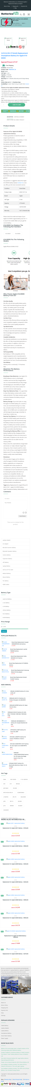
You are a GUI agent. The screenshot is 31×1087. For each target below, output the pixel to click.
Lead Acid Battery (7, 599)
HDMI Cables (6, 584)
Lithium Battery (6, 610)
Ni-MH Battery (6, 617)
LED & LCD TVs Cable (8, 569)
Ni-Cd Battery (6, 614)
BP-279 (14, 797)
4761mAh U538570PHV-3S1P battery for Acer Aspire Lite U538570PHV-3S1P (19, 745)
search (4, 631)
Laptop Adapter (7, 540)
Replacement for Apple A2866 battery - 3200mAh (15, 900)
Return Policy (7, 6)
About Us (3, 1002)
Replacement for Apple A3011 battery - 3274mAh (15, 828)
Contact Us (20, 182)
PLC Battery (5, 580)
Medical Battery (7, 573)
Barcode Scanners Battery (9, 547)
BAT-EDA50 (13, 779)
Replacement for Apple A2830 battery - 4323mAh (15, 882)
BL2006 (20, 801)
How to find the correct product (15, 120)
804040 (12, 805)
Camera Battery (7, 555)
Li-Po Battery (6, 606)
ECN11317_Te (12, 69)
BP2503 (18, 783)
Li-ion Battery (6, 602)
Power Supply (4, 1038)
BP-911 (11, 801)
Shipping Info (4, 1007)
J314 (4, 805)
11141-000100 (24, 779)
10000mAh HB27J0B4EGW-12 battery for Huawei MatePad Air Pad (19, 722)
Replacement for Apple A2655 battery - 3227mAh (15, 953)
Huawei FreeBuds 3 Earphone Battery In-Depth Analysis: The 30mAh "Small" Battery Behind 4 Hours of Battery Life (15, 1054)
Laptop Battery (6, 566)
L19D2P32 (5, 797)
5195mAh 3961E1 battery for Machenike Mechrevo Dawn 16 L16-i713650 (18, 765)
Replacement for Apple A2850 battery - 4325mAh (15, 864)
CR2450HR (6, 810)
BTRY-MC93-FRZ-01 (8, 792)
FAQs (2, 1013)
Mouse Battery (6, 577)
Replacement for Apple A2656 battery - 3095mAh (15, 918)
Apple (23, 23)
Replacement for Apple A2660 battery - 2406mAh (15, 846)
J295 (4, 801)
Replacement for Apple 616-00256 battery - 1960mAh (15, 936)
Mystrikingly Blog (17, 1079)
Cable (4, 779)
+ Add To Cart (16, 105)
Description (10, 117)
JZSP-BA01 (5, 788)
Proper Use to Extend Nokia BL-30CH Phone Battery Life (15, 1062)
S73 (11, 783)
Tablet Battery (4, 1025)
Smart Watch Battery (6, 1035)
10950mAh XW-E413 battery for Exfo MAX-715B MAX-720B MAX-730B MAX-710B (17, 714)
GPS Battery (6, 562)
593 (4, 783)
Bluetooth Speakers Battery (9, 551)
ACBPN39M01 (20, 792)
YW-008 (15, 788)
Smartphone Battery (14, 23)
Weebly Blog (8, 1079)
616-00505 (17, 233)
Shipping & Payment (19, 117)
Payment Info (24, 6)
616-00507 (8, 233)
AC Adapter (5, 544)
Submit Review (22, 516)
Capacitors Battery (7, 558)
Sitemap (3, 1015)
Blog (15, 8)
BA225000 (23, 797)
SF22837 (20, 805)
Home (5, 23)
